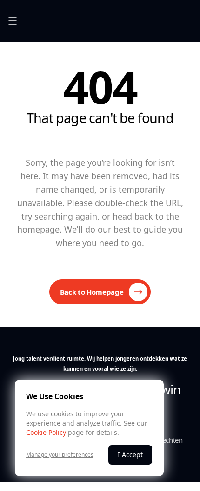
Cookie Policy (46, 432)
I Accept (130, 454)
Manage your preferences (59, 455)
